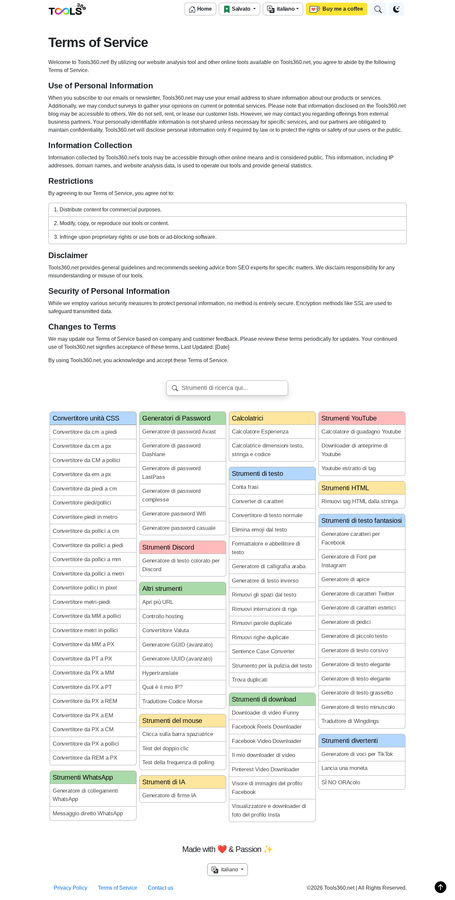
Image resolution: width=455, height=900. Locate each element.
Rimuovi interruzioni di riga (264, 609)
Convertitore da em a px (82, 474)
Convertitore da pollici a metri (88, 574)
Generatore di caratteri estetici (358, 608)
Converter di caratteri (257, 501)
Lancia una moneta (344, 768)
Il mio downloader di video (263, 755)
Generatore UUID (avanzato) (177, 659)
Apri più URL (157, 602)
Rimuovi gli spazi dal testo (264, 595)
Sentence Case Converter (263, 651)
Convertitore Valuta (165, 630)
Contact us (160, 888)
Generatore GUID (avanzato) (177, 645)
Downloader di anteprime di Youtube (354, 450)
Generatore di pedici (346, 622)
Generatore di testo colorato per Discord (181, 565)
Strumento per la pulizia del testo (272, 666)
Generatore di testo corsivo (354, 650)
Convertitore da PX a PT (82, 687)
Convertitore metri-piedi (81, 602)
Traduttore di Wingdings (350, 721)
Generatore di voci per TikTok (357, 754)
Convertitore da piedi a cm (85, 489)
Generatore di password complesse (171, 495)
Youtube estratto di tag (348, 468)
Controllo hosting (162, 616)
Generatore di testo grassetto (357, 693)
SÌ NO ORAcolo (340, 782)
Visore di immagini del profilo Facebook (267, 787)
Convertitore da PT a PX (82, 659)
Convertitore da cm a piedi (85, 432)
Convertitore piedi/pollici (82, 503)
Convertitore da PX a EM (83, 715)
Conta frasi (245, 487)
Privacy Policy (70, 888)
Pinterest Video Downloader (265, 769)
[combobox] (227, 387)
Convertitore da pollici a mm (87, 559)
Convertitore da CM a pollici (86, 460)
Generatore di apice (345, 579)
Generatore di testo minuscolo (358, 707)
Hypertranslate (160, 673)
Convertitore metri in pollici (85, 630)
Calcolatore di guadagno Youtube (361, 431)
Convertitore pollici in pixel (85, 588)
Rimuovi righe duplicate (260, 637)
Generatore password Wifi (174, 514)
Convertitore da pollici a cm (86, 531)
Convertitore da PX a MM (83, 673)
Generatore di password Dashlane (171, 450)
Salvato (241, 9)
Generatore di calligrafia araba (268, 566)
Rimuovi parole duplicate (262, 623)
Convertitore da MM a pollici (87, 616)
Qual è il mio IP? (162, 687)
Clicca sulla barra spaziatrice (177, 734)
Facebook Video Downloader (266, 741)
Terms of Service (117, 888)
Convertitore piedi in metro (85, 517)
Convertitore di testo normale (267, 515)
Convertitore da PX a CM (83, 729)
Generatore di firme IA (169, 795)
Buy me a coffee (342, 9)
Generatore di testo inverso (265, 581)
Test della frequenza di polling (178, 762)
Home (204, 9)
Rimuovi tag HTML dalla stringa (359, 501)
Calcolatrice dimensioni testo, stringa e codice (268, 450)
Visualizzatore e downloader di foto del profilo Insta (269, 810)
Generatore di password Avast (179, 431)
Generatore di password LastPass (171, 472)
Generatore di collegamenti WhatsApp (85, 795)
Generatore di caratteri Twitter (357, 594)
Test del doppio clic (165, 748)
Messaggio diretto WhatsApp (88, 813)
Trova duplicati (249, 680)
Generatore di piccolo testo (354, 636)
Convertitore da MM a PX (83, 644)
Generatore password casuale (178, 528)
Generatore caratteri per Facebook (350, 538)
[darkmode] (396, 9)
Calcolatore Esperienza (260, 431)
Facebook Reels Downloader (267, 727)
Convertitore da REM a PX (85, 758)
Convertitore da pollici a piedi (88, 545)
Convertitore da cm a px (82, 446)
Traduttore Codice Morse (172, 701)
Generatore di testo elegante (355, 664)
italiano (284, 9)
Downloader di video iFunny (265, 713)
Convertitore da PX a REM (85, 701)
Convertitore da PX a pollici (86, 744)
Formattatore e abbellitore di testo (266, 548)
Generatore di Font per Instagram (348, 561)
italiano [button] (228, 869)
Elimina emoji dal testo (259, 530)
